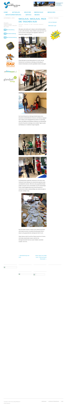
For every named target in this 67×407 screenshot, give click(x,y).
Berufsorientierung (13, 14)
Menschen (51, 12)
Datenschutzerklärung (53, 401)
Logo (62, 401)
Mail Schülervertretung (11, 37)
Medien (37, 14)
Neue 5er (27, 12)
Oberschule (38, 12)
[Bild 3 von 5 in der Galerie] (33, 144)
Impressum (44, 401)
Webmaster (21, 24)
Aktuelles (16, 12)
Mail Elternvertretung (11, 33)
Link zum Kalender (52, 22)
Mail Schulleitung (10, 29)
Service (28, 14)
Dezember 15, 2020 (28, 24)
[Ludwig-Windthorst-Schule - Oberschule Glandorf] (17, 4)
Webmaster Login (52, 25)
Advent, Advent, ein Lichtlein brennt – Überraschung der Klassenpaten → (41, 257)
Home (6, 12)
